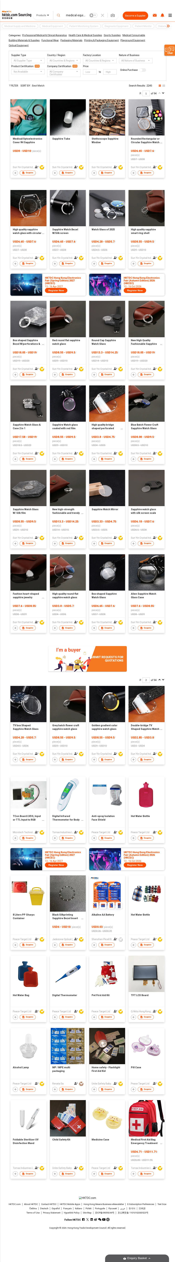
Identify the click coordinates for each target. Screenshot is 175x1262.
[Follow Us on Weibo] (95, 1219)
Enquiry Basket (137, 1258)
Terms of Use (33, 1212)
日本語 (142, 1208)
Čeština (33, 1208)
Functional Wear (50, 40)
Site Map (87, 1212)
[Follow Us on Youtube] (103, 1219)
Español (56, 1208)
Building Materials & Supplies (24, 40)
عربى (122, 1208)
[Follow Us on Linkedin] (91, 1219)
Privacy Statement (51, 1212)
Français (67, 1208)
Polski (89, 1208)
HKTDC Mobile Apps (70, 1204)
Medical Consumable (134, 35)
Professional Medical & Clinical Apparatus (44, 35)
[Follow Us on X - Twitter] (87, 1219)
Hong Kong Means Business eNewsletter (104, 1204)
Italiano (78, 1208)
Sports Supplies (112, 35)
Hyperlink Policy (71, 1212)
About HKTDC (31, 1204)
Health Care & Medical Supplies (85, 35)
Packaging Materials (71, 40)
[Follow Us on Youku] (108, 1219)
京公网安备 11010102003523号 (133, 1212)
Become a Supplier (135, 15)
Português (100, 1208)
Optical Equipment (19, 45)
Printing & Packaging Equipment (101, 40)
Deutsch (44, 1208)
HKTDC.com (15, 1204)
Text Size (162, 1204)
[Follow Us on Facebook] (83, 1219)
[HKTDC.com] (87, 1198)
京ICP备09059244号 (104, 1212)
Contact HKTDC (48, 1204)
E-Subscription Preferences (140, 1204)
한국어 (132, 1208)
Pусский (113, 1208)
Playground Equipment (132, 40)
